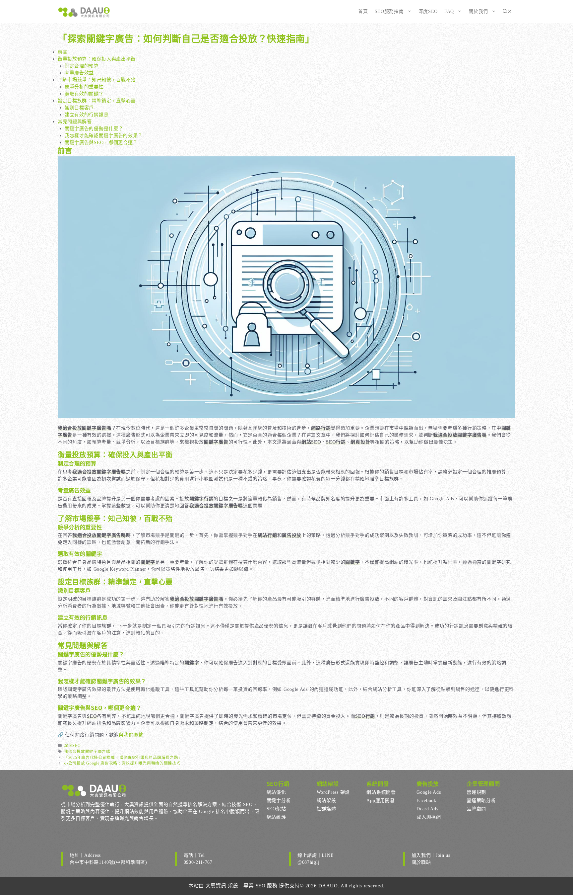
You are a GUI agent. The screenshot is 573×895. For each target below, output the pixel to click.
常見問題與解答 (75, 121)
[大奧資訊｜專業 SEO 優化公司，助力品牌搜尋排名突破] (84, 11)
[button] (507, 11)
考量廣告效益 (79, 72)
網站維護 (276, 817)
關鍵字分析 (279, 800)
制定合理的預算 (82, 65)
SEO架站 (276, 808)
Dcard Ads (427, 808)
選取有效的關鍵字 (84, 93)
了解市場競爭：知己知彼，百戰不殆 (97, 79)
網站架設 (326, 800)
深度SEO (428, 11)
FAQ (449, 11)
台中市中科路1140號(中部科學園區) (108, 862)
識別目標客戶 (79, 107)
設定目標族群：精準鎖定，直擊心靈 (97, 100)
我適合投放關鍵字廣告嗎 (87, 751)
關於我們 (478, 11)
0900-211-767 (198, 862)
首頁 (363, 11)
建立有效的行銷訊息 (86, 114)
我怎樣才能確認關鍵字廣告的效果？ (104, 135)
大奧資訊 (216, 885)
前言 (62, 51)
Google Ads (428, 792)
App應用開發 (380, 800)
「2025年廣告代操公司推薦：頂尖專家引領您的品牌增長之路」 (123, 757)
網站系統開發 (381, 792)
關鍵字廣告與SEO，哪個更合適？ (101, 142)
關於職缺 (421, 862)
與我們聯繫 (131, 734)
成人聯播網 (428, 817)
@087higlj (308, 862)
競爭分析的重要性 (84, 86)
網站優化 (276, 792)
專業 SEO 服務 (260, 885)
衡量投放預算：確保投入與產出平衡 (97, 58)
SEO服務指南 (389, 11)
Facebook (426, 800)
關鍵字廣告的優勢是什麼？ (94, 128)
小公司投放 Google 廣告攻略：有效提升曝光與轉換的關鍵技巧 (122, 763)
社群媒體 (326, 808)
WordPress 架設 (333, 792)
